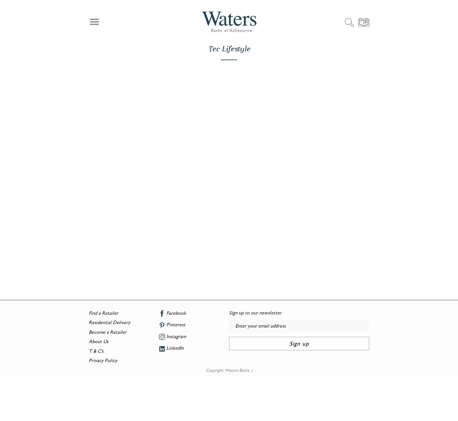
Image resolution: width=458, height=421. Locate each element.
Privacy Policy (103, 360)
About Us (98, 341)
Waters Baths (237, 370)
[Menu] (93, 23)
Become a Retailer (107, 332)
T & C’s (96, 351)
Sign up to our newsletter (255, 313)
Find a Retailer (103, 313)
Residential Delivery (109, 322)
